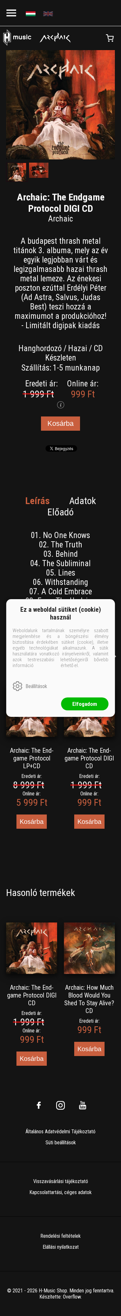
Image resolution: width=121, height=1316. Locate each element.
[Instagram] (61, 1105)
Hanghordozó (40, 348)
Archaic (60, 218)
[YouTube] (83, 1105)
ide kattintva (47, 665)
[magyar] (31, 13)
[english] (49, 13)
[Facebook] (39, 1105)
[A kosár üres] (110, 38)
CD (98, 348)
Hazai (77, 348)
